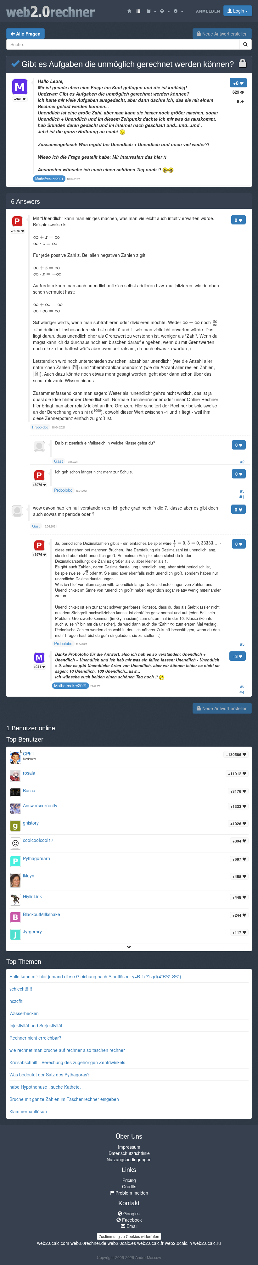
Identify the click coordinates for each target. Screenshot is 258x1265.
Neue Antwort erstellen (224, 33)
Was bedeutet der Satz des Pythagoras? (49, 1074)
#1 (241, 497)
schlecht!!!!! (20, 989)
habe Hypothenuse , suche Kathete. (45, 1087)
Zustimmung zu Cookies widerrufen (129, 1236)
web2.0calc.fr (150, 1243)
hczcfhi (16, 1001)
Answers (25, 201)
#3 (242, 491)
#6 (242, 686)
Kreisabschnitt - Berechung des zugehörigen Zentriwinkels (67, 1062)
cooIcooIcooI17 (38, 840)
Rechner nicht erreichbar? (35, 1038)
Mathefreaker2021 (70, 685)
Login (238, 11)
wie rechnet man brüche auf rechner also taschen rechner (67, 1050)
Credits (129, 1186)
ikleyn (28, 875)
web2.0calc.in (178, 1243)
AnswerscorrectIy (40, 805)
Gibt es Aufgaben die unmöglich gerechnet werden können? (126, 64)
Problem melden (131, 1193)
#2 (242, 462)
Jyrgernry (32, 931)
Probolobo (63, 490)
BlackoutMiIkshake (41, 914)
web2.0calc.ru (207, 1243)
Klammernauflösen (28, 1111)
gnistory (31, 823)
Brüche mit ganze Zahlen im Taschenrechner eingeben (64, 1099)
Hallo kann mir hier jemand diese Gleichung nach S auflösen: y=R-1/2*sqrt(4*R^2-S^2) (95, 976)
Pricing (129, 1180)
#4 (241, 692)
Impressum (129, 1147)
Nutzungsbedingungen (129, 1159)
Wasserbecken (24, 1013)
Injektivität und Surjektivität (35, 1025)
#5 (242, 644)
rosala (29, 773)
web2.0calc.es (122, 1243)
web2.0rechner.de (88, 1243)
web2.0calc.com (53, 1243)
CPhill (28, 753)
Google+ (131, 1213)
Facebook (131, 1220)
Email (131, 1226)
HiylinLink (32, 896)
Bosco (29, 790)
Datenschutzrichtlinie (129, 1153)
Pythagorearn (36, 858)
